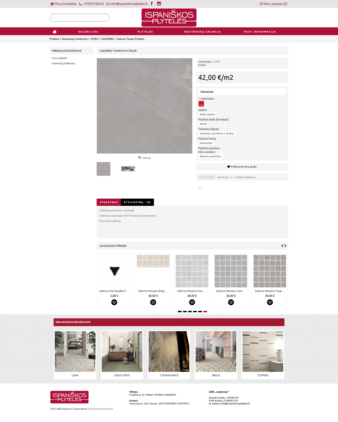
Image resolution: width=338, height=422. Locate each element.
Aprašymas (109, 202)
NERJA (216, 375)
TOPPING (263, 375)
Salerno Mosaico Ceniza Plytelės (231, 291)
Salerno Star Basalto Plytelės (114, 291)
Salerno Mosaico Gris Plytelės (192, 291)
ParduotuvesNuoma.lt (100, 408)
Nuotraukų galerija (110, 220)
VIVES (216, 61)
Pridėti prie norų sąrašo (244, 166)
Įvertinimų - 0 (224, 177)
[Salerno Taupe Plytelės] (105, 167)
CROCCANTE (122, 375)
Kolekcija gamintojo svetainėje (117, 210)
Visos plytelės (59, 58)
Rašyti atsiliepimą (245, 177)
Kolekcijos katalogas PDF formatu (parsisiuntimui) (128, 215)
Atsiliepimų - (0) (137, 202)
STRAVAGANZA (169, 375)
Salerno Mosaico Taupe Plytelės (270, 291)
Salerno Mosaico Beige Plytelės (153, 291)
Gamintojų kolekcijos (63, 63)
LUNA (75, 375)
